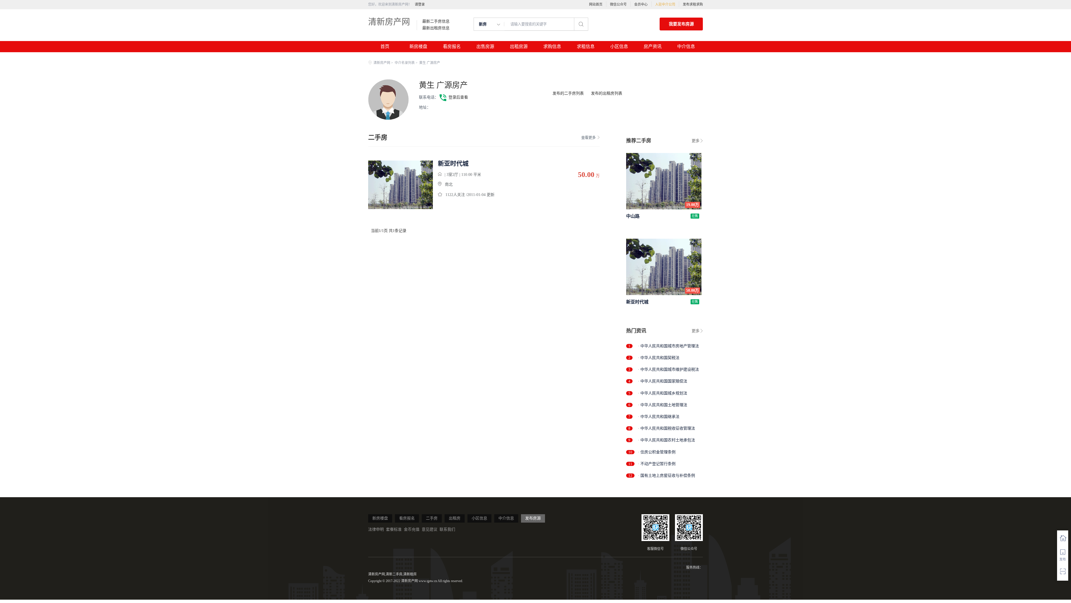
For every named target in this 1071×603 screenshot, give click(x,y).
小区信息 (619, 46)
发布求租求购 (693, 4)
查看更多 (588, 137)
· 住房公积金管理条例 (657, 452)
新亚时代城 (453, 164)
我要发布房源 (681, 24)
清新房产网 (389, 21)
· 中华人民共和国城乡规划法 (662, 393)
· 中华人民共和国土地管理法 (662, 405)
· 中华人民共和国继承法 (658, 417)
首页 (384, 46)
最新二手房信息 (436, 21)
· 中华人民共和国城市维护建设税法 (668, 369)
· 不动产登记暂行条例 (657, 464)
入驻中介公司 (665, 4)
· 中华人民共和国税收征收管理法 (666, 428)
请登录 (420, 4)
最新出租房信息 (436, 28)
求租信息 (586, 46)
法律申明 (376, 529)
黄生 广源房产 (443, 85)
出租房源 (519, 46)
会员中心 (641, 4)
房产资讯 (653, 46)
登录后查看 (458, 97)
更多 (695, 141)
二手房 (432, 518)
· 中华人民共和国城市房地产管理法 (668, 346)
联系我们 (447, 529)
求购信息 (552, 46)
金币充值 (411, 529)
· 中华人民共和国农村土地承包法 (666, 440)
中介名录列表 (405, 63)
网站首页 (595, 4)
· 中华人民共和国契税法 (658, 358)
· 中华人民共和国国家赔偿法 (662, 381)
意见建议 (429, 529)
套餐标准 (394, 529)
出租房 (454, 518)
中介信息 (686, 46)
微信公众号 (618, 4)
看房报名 (452, 46)
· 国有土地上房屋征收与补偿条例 (666, 475)
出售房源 (485, 46)
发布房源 (533, 518)
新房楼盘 (418, 46)
